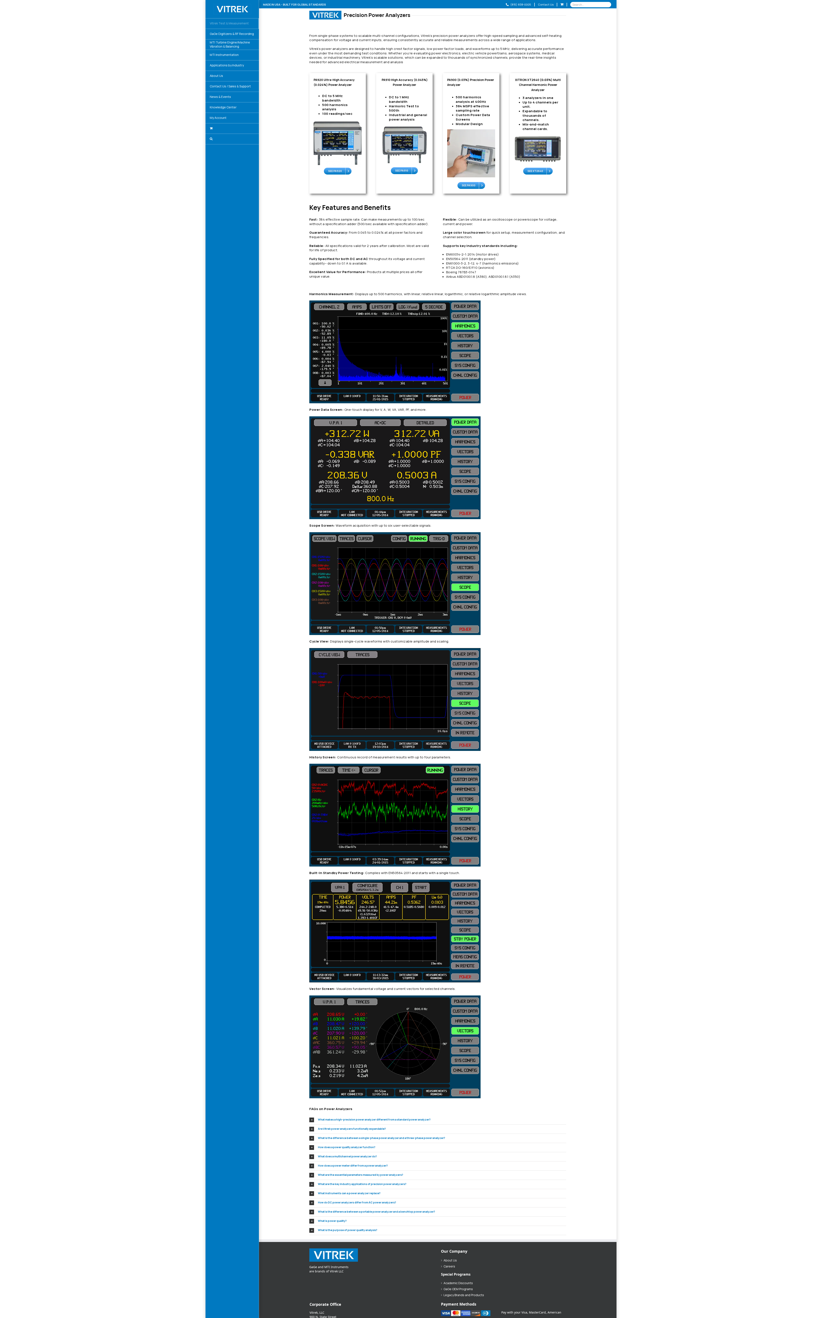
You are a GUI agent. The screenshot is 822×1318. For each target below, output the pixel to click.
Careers (449, 1266)
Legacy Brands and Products (464, 1295)
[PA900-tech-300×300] (471, 131)
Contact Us (546, 4)
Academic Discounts (458, 1283)
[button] (232, 139)
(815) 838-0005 (520, 4)
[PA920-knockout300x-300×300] (338, 121)
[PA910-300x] (404, 127)
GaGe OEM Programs (458, 1289)
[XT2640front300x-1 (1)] (538, 136)
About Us (450, 1260)
